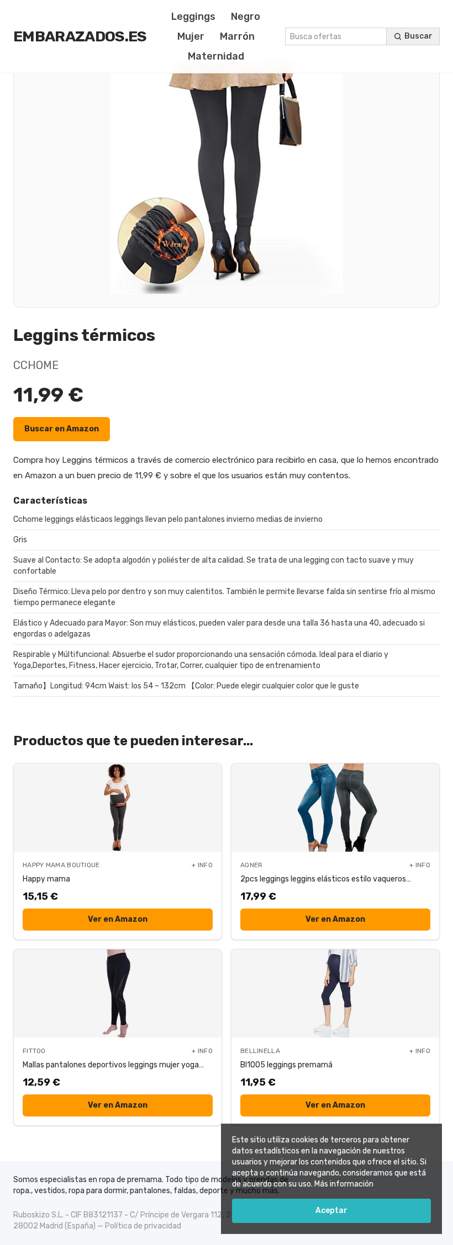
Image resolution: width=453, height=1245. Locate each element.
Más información (343, 1184)
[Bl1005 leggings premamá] (335, 993)
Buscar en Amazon (61, 429)
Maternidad (216, 56)
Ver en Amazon (118, 919)
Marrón (237, 36)
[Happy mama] (118, 807)
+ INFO (202, 865)
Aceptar (331, 1210)
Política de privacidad (143, 1226)
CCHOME (36, 365)
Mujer (190, 36)
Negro (245, 16)
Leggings (193, 16)
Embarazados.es (80, 36)
